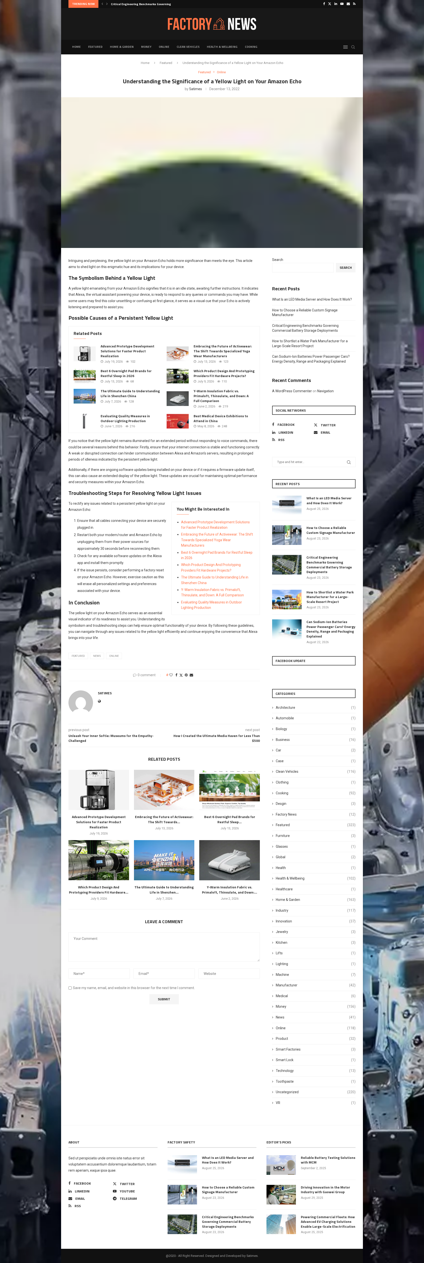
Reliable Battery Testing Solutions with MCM (328, 1160)
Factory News (316, 814)
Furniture (316, 836)
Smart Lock (316, 1060)
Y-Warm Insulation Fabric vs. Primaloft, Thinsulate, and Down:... (229, 889)
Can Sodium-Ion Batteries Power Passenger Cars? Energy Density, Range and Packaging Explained (330, 628)
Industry (316, 910)
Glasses (316, 846)
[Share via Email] (191, 675)
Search (277, 260)
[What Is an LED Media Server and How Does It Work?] (287, 505)
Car (316, 750)
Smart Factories (316, 1049)
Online (164, 46)
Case (316, 761)
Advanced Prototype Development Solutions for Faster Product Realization (127, 350)
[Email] (348, 4)
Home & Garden (122, 46)
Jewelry (316, 932)
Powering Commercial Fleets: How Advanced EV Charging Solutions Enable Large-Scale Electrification (328, 1221)
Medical (316, 996)
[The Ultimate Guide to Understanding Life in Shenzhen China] (85, 396)
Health (316, 868)
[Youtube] (342, 4)
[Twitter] (329, 4)
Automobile (316, 718)
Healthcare (316, 889)
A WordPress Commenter (292, 391)
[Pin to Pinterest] (186, 675)
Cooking (251, 46)
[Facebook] (324, 4)
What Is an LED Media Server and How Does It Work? (312, 299)
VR (316, 1103)
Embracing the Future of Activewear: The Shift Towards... (164, 819)
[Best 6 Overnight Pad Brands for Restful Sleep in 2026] (85, 376)
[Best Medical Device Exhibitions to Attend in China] (178, 421)
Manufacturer (316, 985)
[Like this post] (171, 675)
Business (316, 740)
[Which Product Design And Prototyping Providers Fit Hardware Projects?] (178, 376)
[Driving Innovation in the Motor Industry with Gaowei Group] (281, 1194)
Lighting (316, 964)
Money (146, 46)
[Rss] (354, 4)
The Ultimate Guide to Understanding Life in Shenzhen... (164, 889)
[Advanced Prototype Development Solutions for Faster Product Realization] (85, 353)
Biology (316, 729)
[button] (102, 4)
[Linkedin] (335, 4)
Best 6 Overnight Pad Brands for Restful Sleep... (229, 819)
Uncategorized (316, 1092)
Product (316, 1039)
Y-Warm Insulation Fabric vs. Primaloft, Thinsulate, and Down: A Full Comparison (221, 395)
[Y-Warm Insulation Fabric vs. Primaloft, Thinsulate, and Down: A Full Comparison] (178, 398)
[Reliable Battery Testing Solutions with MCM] (281, 1165)
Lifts (316, 953)
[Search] (353, 47)
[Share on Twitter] (181, 675)
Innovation (316, 921)
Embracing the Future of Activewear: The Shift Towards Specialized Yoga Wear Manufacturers (223, 350)
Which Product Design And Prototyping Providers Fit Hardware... (98, 889)
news (97, 656)
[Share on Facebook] (176, 675)
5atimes (195, 89)
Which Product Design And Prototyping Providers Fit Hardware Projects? (224, 373)
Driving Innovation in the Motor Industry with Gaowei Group (325, 1189)
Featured (95, 46)
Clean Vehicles (188, 46)
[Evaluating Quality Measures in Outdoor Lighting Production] (85, 421)
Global (316, 857)
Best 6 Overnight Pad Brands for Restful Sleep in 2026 (126, 373)
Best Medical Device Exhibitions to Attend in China (221, 418)
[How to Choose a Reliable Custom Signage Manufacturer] (287, 535)
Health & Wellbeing (222, 46)
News (316, 1017)
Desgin (316, 804)
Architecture (316, 708)
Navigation (325, 391)
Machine (316, 975)
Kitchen (316, 942)
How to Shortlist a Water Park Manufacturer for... (146, 4)
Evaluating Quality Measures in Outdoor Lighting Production (125, 418)
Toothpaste (316, 1081)
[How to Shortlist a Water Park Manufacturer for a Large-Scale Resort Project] (287, 599)
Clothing (316, 782)
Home (76, 46)
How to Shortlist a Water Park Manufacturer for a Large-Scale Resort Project (330, 597)
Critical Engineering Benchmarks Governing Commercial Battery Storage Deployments (329, 564)
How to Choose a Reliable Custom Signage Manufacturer (330, 530)
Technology (316, 1071)
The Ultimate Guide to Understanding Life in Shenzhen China (130, 393)
